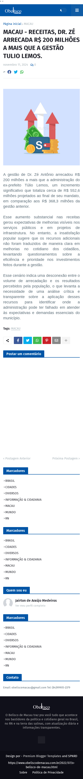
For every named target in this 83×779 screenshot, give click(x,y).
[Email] (56, 340)
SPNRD (72, 756)
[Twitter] (16, 72)
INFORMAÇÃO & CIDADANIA (23, 500)
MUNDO (10, 512)
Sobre (23, 772)
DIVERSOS (12, 493)
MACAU (28, 24)
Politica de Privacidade (48, 772)
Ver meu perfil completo (30, 605)
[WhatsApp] (22, 72)
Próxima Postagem (65, 458)
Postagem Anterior (17, 458)
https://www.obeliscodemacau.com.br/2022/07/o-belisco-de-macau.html (41, 765)
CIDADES (11, 487)
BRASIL (10, 481)
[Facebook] (9, 72)
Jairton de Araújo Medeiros (36, 600)
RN (7, 518)
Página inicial (12, 24)
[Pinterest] (47, 340)
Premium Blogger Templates (42, 756)
